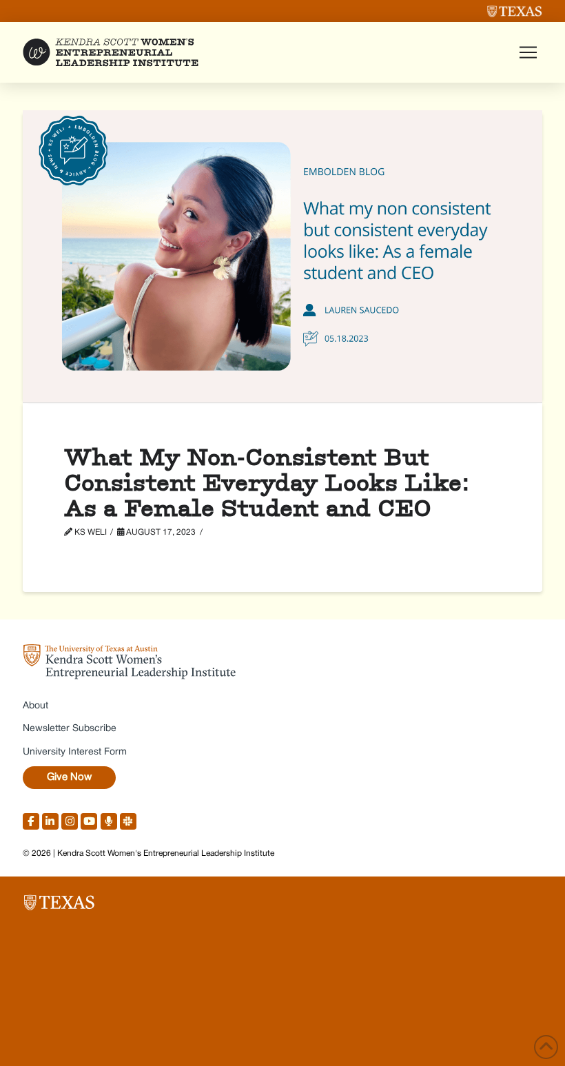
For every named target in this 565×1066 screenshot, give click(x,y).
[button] (527, 52)
